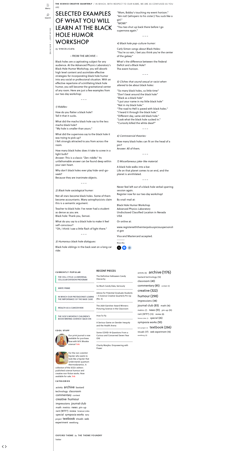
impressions (63, 403)
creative (61, 399)
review (72, 411)
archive (50, 49)
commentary (63, 395)
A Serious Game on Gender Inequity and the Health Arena (113, 324)
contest (76, 395)
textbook (69, 418)
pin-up (82, 407)
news (74, 407)
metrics (66, 407)
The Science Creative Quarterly (73, 3)
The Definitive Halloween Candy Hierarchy (111, 277)
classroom (75, 391)
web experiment (160, 331)
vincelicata (67, 48)
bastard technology (149, 276)
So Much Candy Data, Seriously (110, 285)
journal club (78, 403)
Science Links (83, 411)
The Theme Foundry (90, 435)
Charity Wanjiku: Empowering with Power (112, 347)
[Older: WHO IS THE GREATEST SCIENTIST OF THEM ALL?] (5, 446)
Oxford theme (64, 435)
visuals (79, 418)
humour (73, 399)
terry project (143, 328)
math (58, 407)
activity (59, 387)
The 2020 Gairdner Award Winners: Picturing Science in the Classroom (112, 307)
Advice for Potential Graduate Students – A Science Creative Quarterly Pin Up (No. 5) (114, 295)
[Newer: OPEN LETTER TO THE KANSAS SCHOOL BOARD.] (3, 446)
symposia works (74, 414)
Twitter (58, 439)
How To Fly (101, 315)
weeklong (73, 422)
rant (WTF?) (62, 411)
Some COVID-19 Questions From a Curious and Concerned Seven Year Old (112, 335)
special (60, 414)
